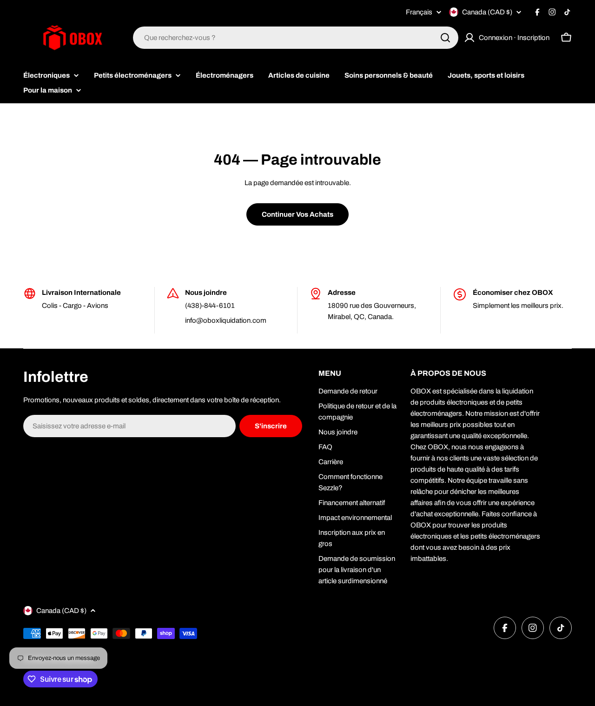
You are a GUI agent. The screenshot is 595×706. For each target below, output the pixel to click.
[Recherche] (445, 37)
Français (419, 12)
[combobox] (295, 38)
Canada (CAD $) (487, 12)
